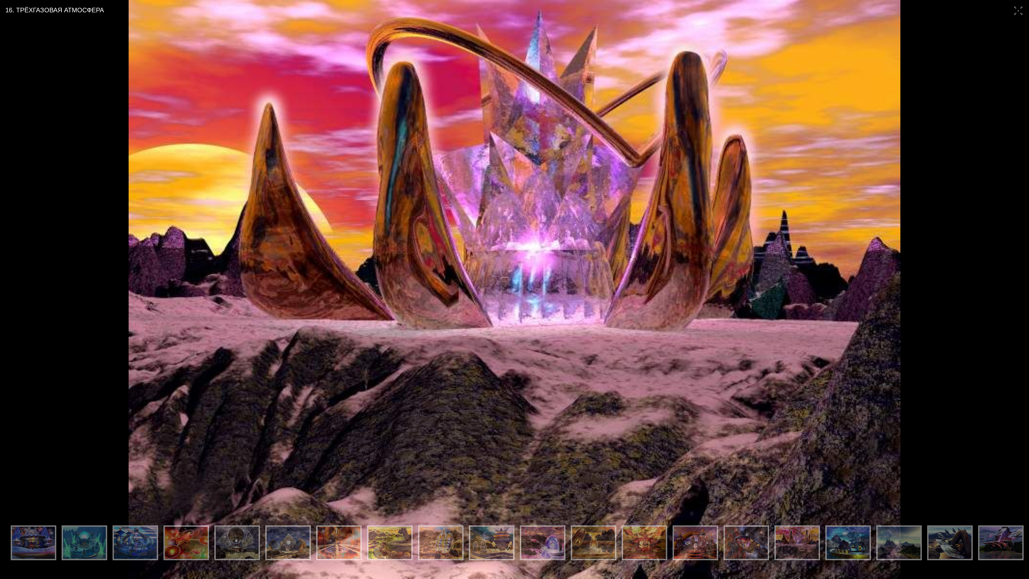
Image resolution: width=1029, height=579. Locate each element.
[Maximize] (1018, 16)
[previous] (9, 289)
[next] (1019, 289)
